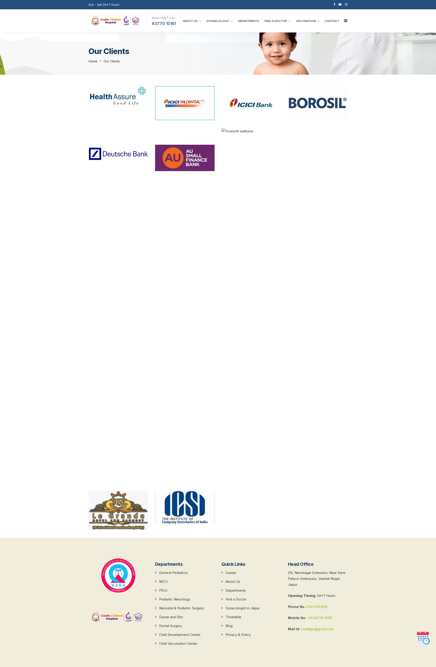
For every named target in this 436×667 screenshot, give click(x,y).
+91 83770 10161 (319, 618)
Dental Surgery (170, 626)
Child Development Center (180, 634)
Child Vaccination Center (178, 643)
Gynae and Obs (171, 617)
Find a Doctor (276, 21)
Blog (229, 626)
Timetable (233, 617)
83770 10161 (164, 23)
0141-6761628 (316, 607)
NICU (163, 581)
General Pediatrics (173, 573)
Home (93, 61)
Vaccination (306, 21)
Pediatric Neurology (174, 599)
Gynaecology (217, 21)
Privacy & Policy (238, 634)
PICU (163, 590)
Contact (332, 21)
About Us (190, 21)
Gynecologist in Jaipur (242, 608)
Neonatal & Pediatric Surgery (181, 608)
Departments (248, 21)
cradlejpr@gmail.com (317, 629)
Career (230, 573)
